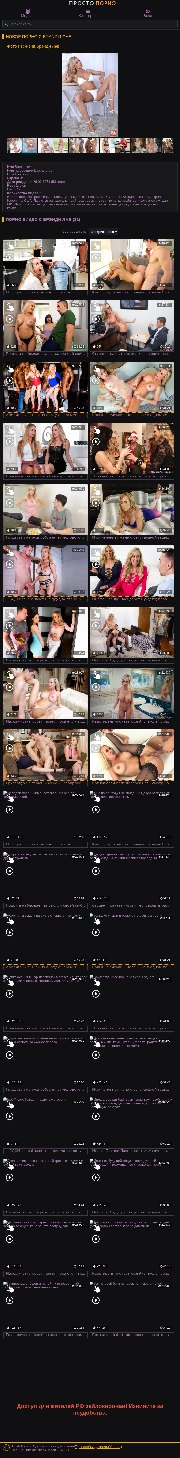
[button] (168, 57)
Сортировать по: (75, 231)
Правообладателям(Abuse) (98, 1447)
